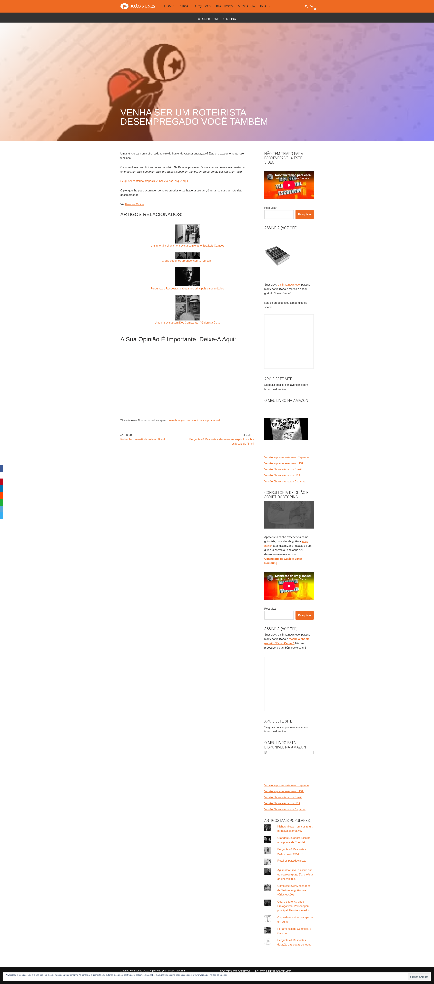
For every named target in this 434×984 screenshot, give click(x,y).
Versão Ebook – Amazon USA (282, 475)
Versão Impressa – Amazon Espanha (286, 457)
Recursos (224, 6)
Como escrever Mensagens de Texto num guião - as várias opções (293, 890)
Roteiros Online (134, 204)
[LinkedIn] (1, 488)
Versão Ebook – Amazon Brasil (283, 469)
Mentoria (246, 6)
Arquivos (202, 6)
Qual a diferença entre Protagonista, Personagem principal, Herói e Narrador (293, 906)
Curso (184, 6)
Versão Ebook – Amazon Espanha (284, 481)
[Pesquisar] (306, 6)
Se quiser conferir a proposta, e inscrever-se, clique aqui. (154, 181)
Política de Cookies (218, 975)
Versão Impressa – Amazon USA (284, 463)
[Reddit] (1, 495)
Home (169, 6)
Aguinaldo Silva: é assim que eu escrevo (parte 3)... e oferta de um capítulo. (295, 874)
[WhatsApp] (1, 502)
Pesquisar (270, 207)
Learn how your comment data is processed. (194, 420)
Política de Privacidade (273, 971)
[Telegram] (1, 515)
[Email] (1, 509)
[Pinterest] (1, 482)
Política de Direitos (235, 971)
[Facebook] (1, 468)
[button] (269, 6)
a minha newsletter (289, 284)
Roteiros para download (291, 860)
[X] (1, 475)
